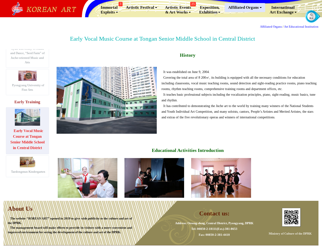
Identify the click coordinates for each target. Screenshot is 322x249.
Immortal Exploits (111, 8)
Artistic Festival (140, 7)
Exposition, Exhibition (209, 9)
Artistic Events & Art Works (180, 8)
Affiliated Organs (244, 7)
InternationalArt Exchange (282, 9)
